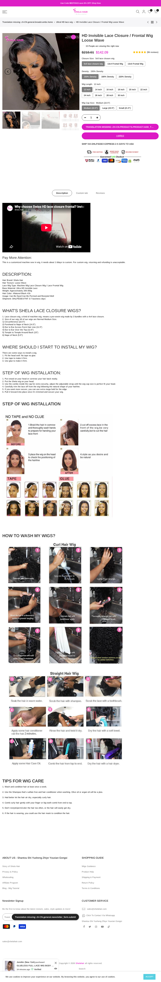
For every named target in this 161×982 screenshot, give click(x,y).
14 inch (98, 89)
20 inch (132, 89)
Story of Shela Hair (11, 866)
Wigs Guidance (89, 866)
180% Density (107, 76)
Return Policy (88, 883)
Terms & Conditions (91, 888)
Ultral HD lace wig (64, 22)
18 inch (121, 89)
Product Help (88, 872)
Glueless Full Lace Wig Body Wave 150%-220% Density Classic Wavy (37, 965)
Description (62, 193)
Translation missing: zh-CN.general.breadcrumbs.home (27, 22)
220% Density (125, 76)
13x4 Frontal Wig (115, 64)
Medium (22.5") (91, 108)
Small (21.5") (125, 108)
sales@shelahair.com (97, 909)
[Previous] (8, 71)
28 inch (109, 95)
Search (82, 969)
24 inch (87, 95)
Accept (149, 977)
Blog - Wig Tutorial (10, 888)
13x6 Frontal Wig (135, 64)
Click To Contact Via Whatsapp (100, 915)
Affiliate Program (10, 883)
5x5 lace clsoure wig (93, 64)
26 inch (98, 95)
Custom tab (82, 193)
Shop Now (96, 3)
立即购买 (120, 136)
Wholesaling (7, 877)
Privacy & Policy (10, 872)
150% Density (90, 76)
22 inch (143, 89)
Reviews (100, 193)
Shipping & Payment (91, 877)
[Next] (74, 71)
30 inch (121, 95)
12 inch (87, 89)
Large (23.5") (108, 108)
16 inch (109, 89)
